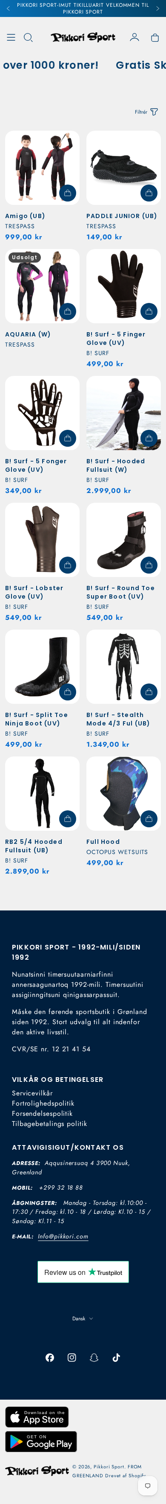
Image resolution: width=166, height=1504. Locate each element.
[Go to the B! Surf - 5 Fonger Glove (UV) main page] (42, 413)
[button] (28, 37)
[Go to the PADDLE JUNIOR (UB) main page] (123, 168)
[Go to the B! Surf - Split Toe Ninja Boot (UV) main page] (42, 667)
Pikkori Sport (109, 1466)
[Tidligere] (8, 8)
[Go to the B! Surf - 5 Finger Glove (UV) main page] (123, 286)
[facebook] (49, 1357)
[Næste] (157, 8)
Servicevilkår (32, 1093)
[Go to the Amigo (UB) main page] (42, 168)
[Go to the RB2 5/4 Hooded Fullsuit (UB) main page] (42, 793)
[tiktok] (116, 1357)
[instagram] (72, 1357)
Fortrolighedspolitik (43, 1103)
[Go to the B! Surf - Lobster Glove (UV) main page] (42, 540)
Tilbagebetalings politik (49, 1124)
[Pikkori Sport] (83, 37)
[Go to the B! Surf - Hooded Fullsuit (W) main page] (123, 413)
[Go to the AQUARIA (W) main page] (42, 286)
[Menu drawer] (11, 37)
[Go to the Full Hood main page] (123, 793)
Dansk (78, 1318)
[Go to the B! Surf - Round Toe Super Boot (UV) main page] (123, 540)
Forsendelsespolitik (42, 1113)
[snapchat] (94, 1357)
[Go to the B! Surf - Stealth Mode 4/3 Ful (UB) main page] (123, 667)
